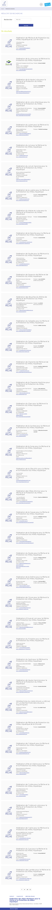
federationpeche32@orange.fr (25, 712)
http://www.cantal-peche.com (22, 351)
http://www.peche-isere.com (22, 839)
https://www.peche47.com (21, 181)
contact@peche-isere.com (25, 838)
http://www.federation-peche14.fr (23, 331)
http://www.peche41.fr (21, 49)
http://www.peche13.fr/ (21, 311)
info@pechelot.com (23, 155)
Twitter (24, 889)
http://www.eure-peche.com (22, 609)
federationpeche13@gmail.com (26, 310)
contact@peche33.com (24, 732)
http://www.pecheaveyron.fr (22, 287)
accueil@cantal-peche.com (25, 350)
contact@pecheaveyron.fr (25, 286)
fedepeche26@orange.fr (24, 585)
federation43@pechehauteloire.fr (23, 91)
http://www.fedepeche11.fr (22, 265)
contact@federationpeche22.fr (26, 501)
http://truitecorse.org (21, 459)
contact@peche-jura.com (24, 859)
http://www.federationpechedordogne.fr (25, 543)
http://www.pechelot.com (21, 157)
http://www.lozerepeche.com (22, 200)
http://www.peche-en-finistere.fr (23, 649)
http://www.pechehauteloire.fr (22, 93)
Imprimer (30, 889)
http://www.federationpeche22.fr (23, 503)
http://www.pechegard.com (22, 671)
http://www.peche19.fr (21, 436)
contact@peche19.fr (23, 434)
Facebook (21, 889)
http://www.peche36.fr (21, 796)
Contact (12, 896)
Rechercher (8, 19)
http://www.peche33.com (21, 734)
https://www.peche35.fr (21, 774)
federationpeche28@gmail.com (26, 627)
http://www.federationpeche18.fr (23, 416)
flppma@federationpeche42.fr (26, 69)
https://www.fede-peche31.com (23, 692)
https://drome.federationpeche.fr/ (23, 587)
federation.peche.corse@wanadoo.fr (24, 458)
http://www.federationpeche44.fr (23, 115)
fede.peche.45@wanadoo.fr (25, 133)
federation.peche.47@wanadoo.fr (23, 179)
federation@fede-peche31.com (26, 690)
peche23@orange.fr (23, 521)
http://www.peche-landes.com (22, 880)
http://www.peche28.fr (21, 628)
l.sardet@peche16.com (24, 370)
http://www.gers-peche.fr (21, 713)
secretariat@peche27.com (25, 607)
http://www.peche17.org (21, 394)
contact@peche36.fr (23, 794)
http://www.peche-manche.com (23, 243)
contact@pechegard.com (24, 669)
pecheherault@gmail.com (25, 752)
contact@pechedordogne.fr (25, 541)
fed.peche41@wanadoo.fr (24, 48)
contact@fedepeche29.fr (24, 647)
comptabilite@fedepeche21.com (23, 480)
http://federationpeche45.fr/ (22, 135)
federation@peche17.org (24, 393)
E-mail (27, 889)
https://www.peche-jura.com (22, 860)
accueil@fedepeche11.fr (24, 264)
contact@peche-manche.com (25, 242)
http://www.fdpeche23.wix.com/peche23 (24, 522)
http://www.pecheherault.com (22, 753)
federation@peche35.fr (24, 772)
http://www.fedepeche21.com (22, 481)
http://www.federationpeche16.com (24, 372)
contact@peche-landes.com (25, 878)
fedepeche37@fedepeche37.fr (25, 817)
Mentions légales (30, 896)
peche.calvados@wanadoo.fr (25, 329)
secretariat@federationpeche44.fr (23, 114)
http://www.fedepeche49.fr (22, 224)
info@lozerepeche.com (24, 199)
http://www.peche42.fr (21, 70)
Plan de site (20, 896)
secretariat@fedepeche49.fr (25, 222)
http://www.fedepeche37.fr (22, 818)
